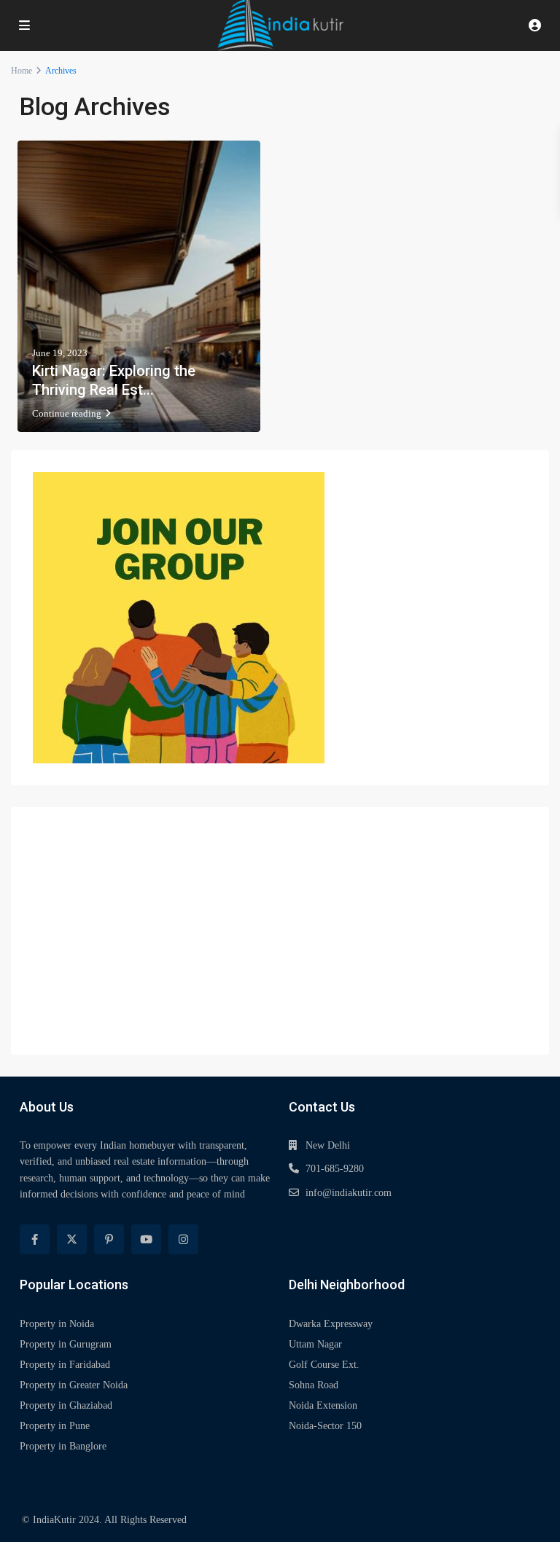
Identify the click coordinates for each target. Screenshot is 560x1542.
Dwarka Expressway (331, 1323)
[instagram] (183, 1239)
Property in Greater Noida (74, 1385)
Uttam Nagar (315, 1344)
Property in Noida (57, 1323)
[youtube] (146, 1239)
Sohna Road (313, 1385)
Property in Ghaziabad (66, 1405)
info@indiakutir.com (349, 1192)
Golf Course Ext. (324, 1364)
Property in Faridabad (65, 1364)
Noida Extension (323, 1405)
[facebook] (35, 1239)
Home (21, 71)
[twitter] (72, 1239)
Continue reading (66, 413)
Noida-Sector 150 (325, 1425)
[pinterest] (109, 1239)
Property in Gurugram (66, 1344)
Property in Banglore (63, 1446)
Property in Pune (55, 1425)
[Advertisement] (280, 931)
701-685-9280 (335, 1168)
